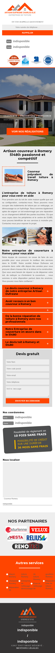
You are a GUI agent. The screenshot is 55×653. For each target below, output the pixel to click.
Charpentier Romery (12, 582)
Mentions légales (27, 648)
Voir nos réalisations (27, 131)
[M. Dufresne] (20, 9)
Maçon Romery (12, 575)
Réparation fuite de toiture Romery (49, 585)
